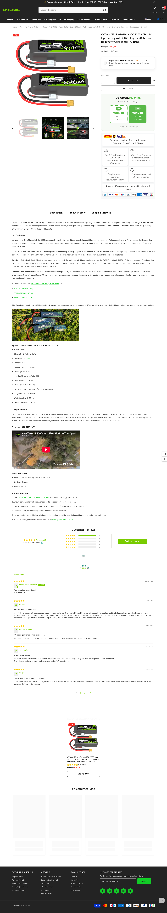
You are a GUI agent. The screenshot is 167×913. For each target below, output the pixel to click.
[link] (29, 844)
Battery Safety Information (62, 519)
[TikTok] (123, 891)
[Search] (73, 10)
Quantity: (105, 75)
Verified (83, 568)
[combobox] (70, 10)
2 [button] (80, 693)
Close (154, 2)
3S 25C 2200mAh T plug (23, 289)
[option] (53, 74)
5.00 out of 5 (41, 540)
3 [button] (84, 693)
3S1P (28, 358)
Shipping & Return (101, 212)
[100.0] (83, 560)
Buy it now (128, 88)
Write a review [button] (132, 541)
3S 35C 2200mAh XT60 (23, 293)
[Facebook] (102, 891)
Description (56, 212)
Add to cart (133, 80)
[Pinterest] (116, 891)
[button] (13, 128)
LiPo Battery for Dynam (39, 27)
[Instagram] (109, 891)
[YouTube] (130, 891)
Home (14, 27)
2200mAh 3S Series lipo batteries (45, 283)
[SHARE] (153, 81)
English (150, 19)
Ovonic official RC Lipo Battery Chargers (33, 497)
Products (23, 27)
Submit (144, 881)
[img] (19, 581)
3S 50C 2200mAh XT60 (23, 297)
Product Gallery (77, 212)
